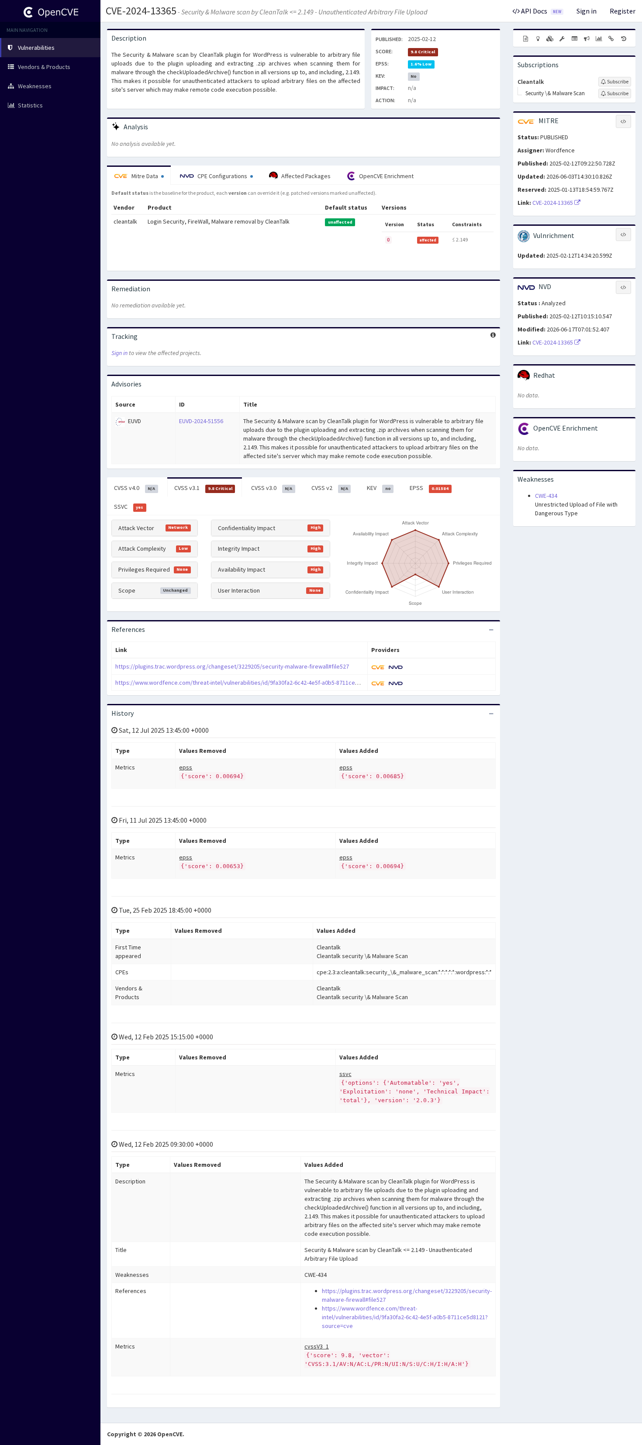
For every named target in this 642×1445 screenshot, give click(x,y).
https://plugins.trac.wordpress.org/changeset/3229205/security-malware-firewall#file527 (232, 666)
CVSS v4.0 (134, 488)
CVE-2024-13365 (141, 10)
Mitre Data (144, 176)
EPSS (429, 488)
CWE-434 (546, 496)
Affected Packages (305, 176)
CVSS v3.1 (203, 488)
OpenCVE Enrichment (386, 176)
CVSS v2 (329, 488)
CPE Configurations (222, 176)
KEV (378, 488)
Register (622, 11)
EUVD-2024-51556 (201, 421)
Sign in (586, 11)
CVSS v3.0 (271, 488)
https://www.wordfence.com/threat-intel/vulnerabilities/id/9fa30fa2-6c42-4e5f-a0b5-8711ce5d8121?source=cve (261, 682)
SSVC (128, 506)
